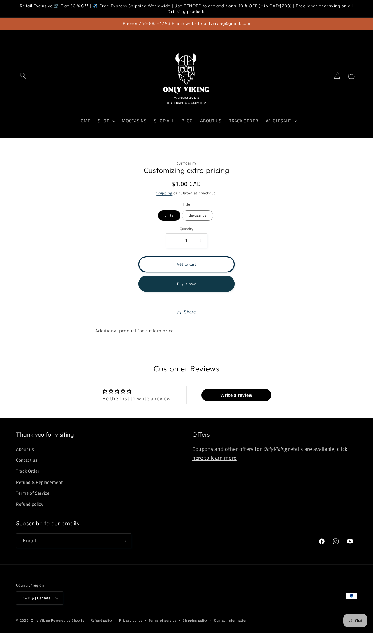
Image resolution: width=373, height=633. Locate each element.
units (169, 215)
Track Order (27, 471)
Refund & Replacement (39, 482)
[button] (23, 76)
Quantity (186, 228)
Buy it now (186, 283)
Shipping (164, 193)
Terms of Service (33, 493)
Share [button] (190, 311)
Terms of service (162, 620)
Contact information (230, 620)
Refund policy (29, 504)
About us (25, 449)
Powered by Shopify (67, 620)
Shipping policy (195, 620)
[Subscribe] (124, 541)
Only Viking (40, 620)
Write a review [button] (236, 395)
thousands (198, 215)
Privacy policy (130, 620)
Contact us (27, 460)
